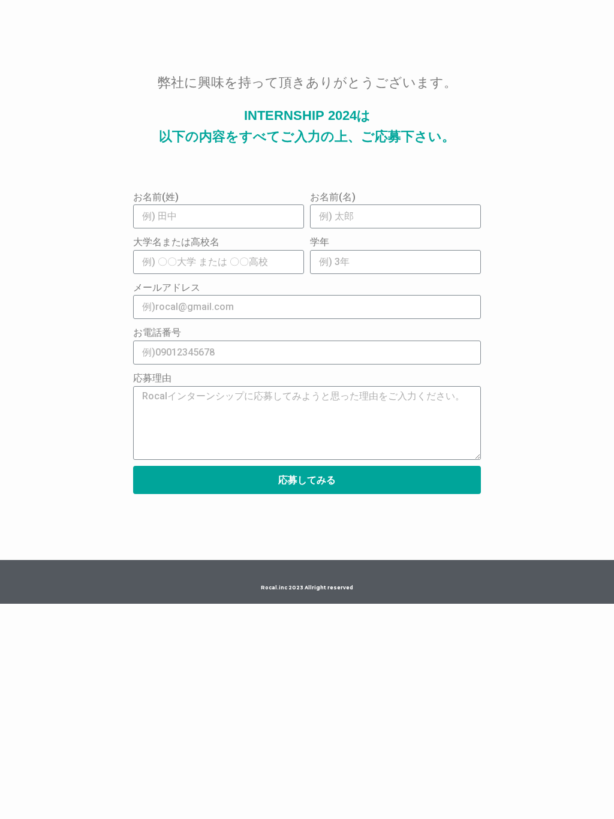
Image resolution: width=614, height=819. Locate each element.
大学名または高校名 (176, 242)
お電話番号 (157, 332)
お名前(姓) (156, 197)
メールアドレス (166, 287)
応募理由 (152, 378)
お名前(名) (333, 197)
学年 (319, 242)
